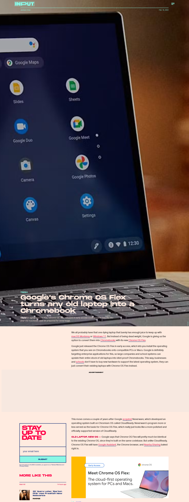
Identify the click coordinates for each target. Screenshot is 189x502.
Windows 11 (99, 336)
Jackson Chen (25, 10)
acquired (127, 418)
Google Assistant (107, 444)
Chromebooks (107, 340)
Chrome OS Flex (137, 340)
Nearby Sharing (152, 444)
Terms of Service (56, 464)
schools (80, 361)
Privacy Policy (24, 466)
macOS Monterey (80, 336)
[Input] (24, 4)
